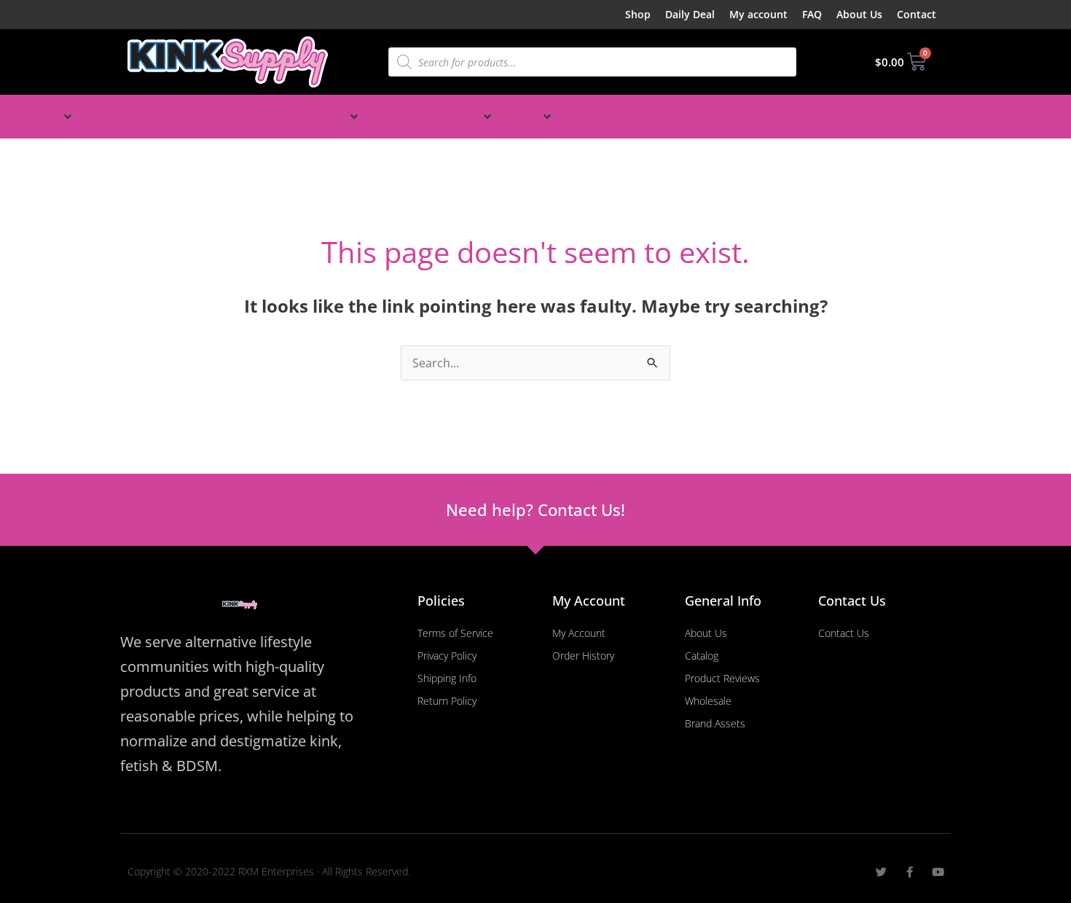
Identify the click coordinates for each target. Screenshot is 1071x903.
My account (758, 14)
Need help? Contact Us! (535, 509)
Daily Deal (690, 14)
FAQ (812, 14)
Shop (638, 14)
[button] (44, 116)
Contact (916, 14)
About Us (859, 14)
